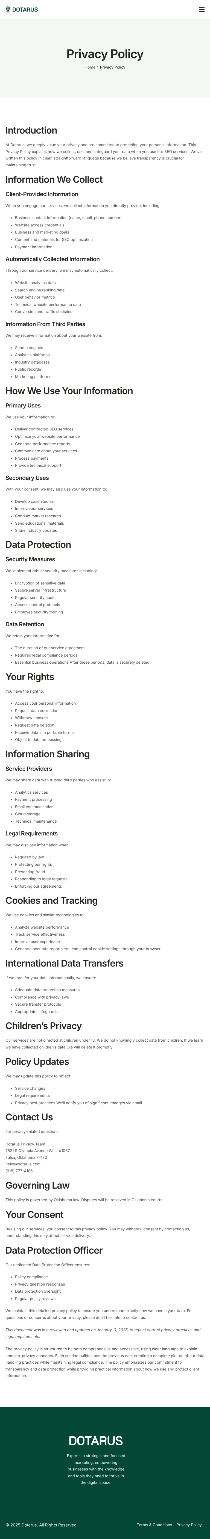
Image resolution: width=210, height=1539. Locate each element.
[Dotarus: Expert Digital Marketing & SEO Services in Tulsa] (21, 9)
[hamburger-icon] (202, 9)
